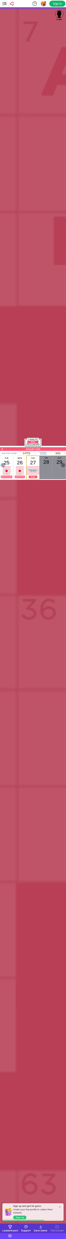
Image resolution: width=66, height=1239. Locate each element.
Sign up (20, 1217)
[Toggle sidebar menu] (4, 3)
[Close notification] (60, 1207)
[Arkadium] (19, 3)
